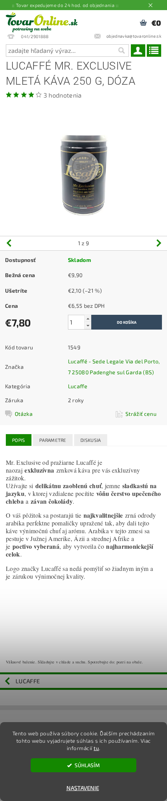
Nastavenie (82, 787)
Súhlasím (87, 765)
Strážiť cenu (141, 413)
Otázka (24, 413)
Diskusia (90, 440)
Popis (18, 440)
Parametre (52, 440)
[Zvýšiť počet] (87, 318)
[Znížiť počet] (87, 325)
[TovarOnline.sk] (42, 20)
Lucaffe (77, 386)
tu (96, 748)
